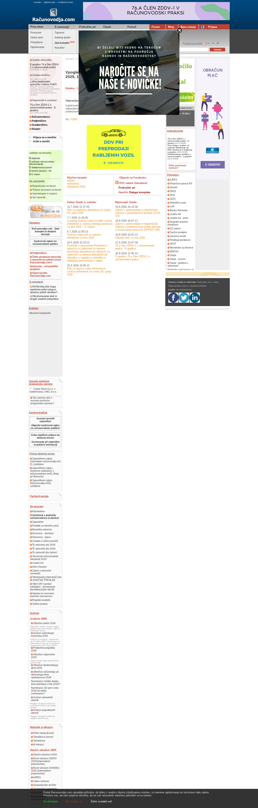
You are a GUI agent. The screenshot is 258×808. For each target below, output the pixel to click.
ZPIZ (172, 195)
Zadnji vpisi (36, 37)
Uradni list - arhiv (178, 218)
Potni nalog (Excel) (43, 733)
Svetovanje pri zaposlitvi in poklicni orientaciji (45, 443)
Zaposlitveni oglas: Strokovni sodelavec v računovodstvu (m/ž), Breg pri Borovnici (44, 472)
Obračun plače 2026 (44, 623)
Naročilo (134, 192)
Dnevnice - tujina (41, 537)
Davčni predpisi (178, 232)
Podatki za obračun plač (45, 525)
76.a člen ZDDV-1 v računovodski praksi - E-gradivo (43, 107)
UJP (171, 206)
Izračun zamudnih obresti (42, 699)
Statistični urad (177, 202)
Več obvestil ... (40, 197)
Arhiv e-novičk (41, 141)
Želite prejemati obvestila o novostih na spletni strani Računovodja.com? (45, 259)
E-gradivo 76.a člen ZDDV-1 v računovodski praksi (44, 66)
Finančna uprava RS (180, 183)
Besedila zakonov (42, 529)
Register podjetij (41, 600)
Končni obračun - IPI (41, 171)
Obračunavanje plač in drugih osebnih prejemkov (44, 297)
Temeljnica (39, 740)
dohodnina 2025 (76, 186)
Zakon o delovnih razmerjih (40, 572)
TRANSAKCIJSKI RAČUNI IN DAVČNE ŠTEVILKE (45, 579)
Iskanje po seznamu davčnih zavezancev (42, 595)
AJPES (37, 777)
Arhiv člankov (39, 566)
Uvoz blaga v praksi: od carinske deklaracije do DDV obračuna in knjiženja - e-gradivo (180, 148)
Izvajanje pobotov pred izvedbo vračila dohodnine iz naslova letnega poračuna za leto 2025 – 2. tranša (89, 223)
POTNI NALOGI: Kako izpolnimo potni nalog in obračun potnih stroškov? (44, 289)
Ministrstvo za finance (181, 247)
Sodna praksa (40, 603)
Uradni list (37, 563)
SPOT (172, 243)
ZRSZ (172, 191)
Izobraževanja (175, 131)
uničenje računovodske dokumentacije (41, 162)
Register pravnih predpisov (177, 223)
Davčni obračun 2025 (45, 754)
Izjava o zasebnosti (190, 286)
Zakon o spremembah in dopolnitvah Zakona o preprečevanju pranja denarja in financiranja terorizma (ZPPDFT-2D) (137, 226)
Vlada (172, 255)
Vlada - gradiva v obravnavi (177, 264)
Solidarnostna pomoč (41, 167)
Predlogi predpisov (179, 240)
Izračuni (34, 613)
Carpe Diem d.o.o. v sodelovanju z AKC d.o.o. (43, 390)
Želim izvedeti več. (102, 801)
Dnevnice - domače (43, 533)
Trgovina (59, 32)
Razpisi (35, 129)
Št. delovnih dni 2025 (43, 544)
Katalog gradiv (63, 37)
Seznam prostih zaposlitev (45, 420)
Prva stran (36, 26)
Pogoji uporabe (174, 286)
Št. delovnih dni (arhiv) (44, 552)
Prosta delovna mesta (42, 453)
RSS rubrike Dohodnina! (133, 183)
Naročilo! (59, 47)
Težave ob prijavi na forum (46, 189)
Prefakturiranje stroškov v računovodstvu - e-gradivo (179, 155)
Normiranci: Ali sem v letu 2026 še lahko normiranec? (45, 690)
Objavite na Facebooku (132, 177)
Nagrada (35, 158)
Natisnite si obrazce (41, 727)
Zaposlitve (38, 521)
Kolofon (203, 286)
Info (177, 290)
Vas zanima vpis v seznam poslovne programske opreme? (42, 400)
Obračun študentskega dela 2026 (44, 666)
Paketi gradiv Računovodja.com (40, 274)
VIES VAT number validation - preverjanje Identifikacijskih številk (42, 587)
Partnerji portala (39, 496)
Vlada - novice (177, 259)
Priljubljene (36, 42)
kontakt (37, 2)
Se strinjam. (50, 801)
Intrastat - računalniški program (44, 268)
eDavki (71, 180)
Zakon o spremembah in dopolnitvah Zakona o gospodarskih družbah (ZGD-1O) (137, 212)
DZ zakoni (175, 228)
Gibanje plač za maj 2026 (130, 237)
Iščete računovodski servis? (179, 108)
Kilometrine (38, 511)
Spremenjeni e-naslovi (44, 193)
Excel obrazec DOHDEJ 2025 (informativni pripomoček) (45, 770)
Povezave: (173, 174)
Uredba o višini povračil (45, 541)
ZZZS (172, 198)
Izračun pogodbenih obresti (43, 711)
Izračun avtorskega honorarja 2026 (42, 634)
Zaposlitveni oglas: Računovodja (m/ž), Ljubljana (41, 483)
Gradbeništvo (39, 125)
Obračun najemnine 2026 (43, 656)
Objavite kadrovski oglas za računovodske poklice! (45, 427)
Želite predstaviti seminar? (177, 166)
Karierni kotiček (38, 412)
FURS (73, 119)
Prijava (212, 26)
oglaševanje (49, 2)
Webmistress (186, 290)
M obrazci (38, 744)
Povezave (35, 32)
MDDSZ (173, 251)
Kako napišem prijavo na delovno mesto (45, 436)
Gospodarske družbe (44, 785)
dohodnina (73, 183)
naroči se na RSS (193, 43)
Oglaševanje (37, 47)
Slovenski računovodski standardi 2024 (44, 558)
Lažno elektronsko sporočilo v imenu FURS (43, 83)
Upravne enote (177, 236)
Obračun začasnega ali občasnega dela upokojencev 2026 (45, 674)
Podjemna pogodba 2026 (43, 649)
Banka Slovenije (178, 210)
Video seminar (41, 781)
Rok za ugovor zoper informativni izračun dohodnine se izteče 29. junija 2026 (89, 271)
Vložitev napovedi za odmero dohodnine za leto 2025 (84, 236)
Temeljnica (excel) (43, 736)
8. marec (35, 174)
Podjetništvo (38, 120)
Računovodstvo (40, 116)
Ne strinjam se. (74, 801)
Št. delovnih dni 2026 (43, 548)
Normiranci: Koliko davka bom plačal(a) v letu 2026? (45, 682)
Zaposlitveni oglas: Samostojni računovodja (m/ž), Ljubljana (45, 461)
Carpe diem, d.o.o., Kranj (207, 282)
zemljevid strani (65, 2)
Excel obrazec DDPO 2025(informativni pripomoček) (43, 761)
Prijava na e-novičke (44, 137)
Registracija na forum (44, 186)
